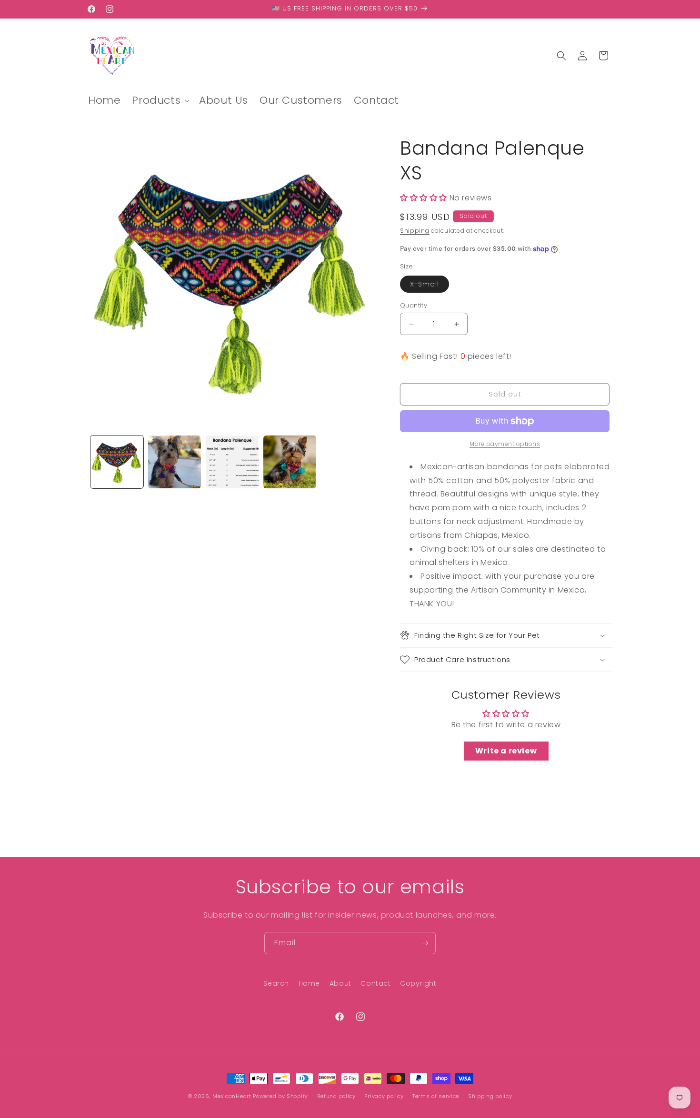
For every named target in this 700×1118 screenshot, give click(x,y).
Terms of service (435, 1096)
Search (276, 983)
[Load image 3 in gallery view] (232, 461)
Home (309, 983)
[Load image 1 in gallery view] (116, 461)
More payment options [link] (505, 444)
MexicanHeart (231, 1096)
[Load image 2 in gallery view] (174, 461)
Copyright (418, 983)
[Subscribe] (424, 943)
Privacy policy (383, 1096)
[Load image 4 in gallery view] (289, 461)
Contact (375, 983)
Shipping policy (490, 1096)
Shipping (415, 231)
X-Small (429, 286)
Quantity (413, 305)
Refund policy (336, 1096)
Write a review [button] (506, 750)
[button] (159, 100)
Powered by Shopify (280, 1096)
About (340, 983)
